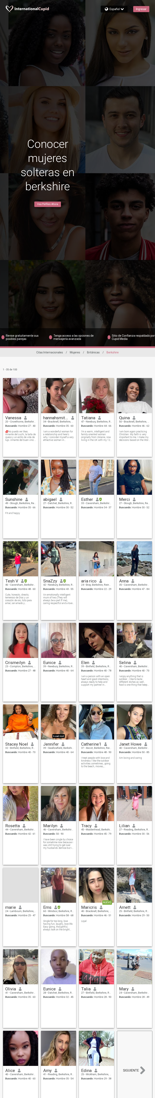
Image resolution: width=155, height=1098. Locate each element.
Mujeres (75, 352)
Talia (86, 989)
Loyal (84, 921)
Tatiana (88, 417)
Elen (85, 662)
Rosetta (12, 825)
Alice (10, 1070)
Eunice (49, 662)
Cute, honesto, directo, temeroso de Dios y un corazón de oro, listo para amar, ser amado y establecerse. (18, 599)
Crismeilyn (15, 662)
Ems (47, 907)
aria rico (88, 581)
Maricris (89, 907)
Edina (86, 1070)
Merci (124, 499)
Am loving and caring (130, 758)
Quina (124, 417)
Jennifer (51, 744)
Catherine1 (91, 744)
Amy (47, 1070)
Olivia (10, 989)
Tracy (86, 825)
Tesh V (11, 581)
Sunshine (13, 499)
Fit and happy (12, 513)
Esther (87, 499)
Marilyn (50, 825)
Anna (124, 581)
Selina (125, 662)
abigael (50, 499)
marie (10, 907)
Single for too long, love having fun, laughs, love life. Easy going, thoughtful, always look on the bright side (58, 925)
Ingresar (141, 9)
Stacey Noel (16, 744)
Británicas (93, 352)
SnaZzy (50, 581)
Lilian (124, 825)
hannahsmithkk (55, 417)
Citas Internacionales (49, 352)
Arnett (125, 907)
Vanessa (13, 417)
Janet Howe (130, 744)
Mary (124, 989)
